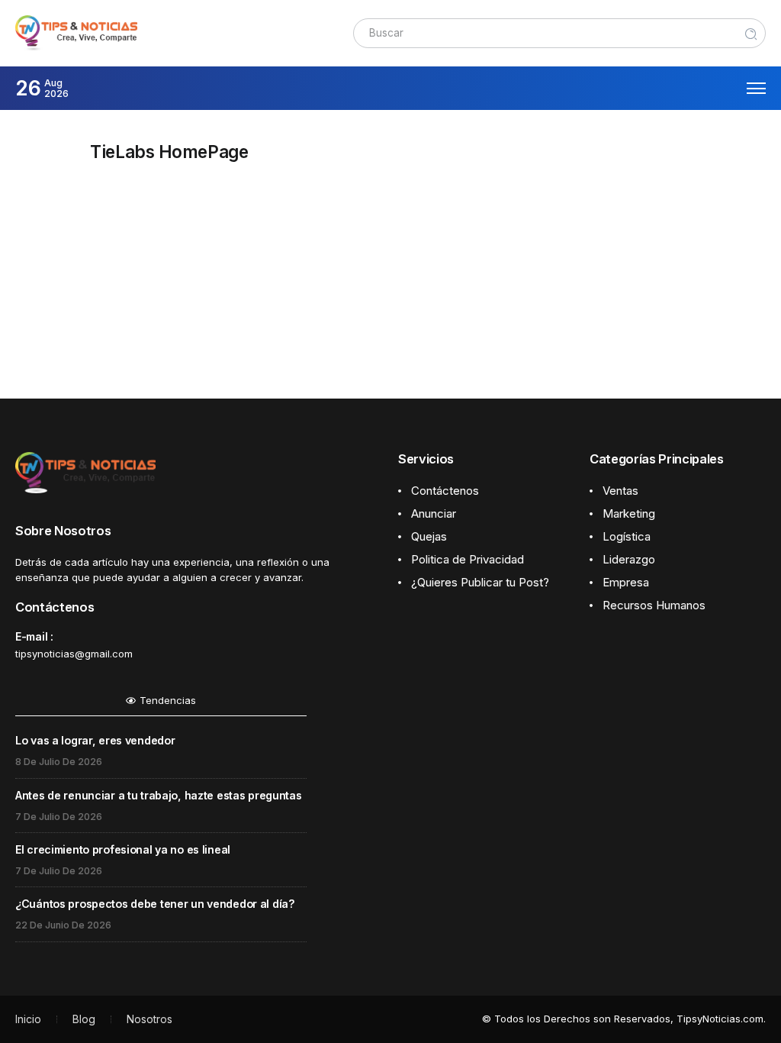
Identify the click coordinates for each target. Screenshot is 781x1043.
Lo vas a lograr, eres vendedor (95, 740)
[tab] (161, 705)
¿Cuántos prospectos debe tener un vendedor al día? (155, 903)
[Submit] (751, 33)
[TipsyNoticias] (76, 32)
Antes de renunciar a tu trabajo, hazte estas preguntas (158, 795)
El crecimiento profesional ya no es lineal (122, 849)
